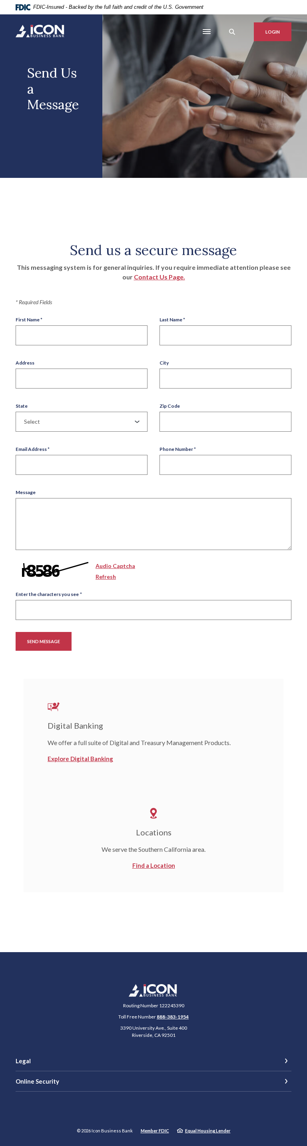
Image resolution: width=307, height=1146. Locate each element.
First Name (29, 319)
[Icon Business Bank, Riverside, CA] (41, 32)
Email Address (33, 449)
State (22, 406)
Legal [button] (23, 1060)
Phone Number (177, 449)
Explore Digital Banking (80, 758)
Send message (43, 641)
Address (25, 363)
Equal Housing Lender (208, 1130)
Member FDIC (155, 1130)
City (164, 363)
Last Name (172, 319)
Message (26, 492)
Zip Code (169, 406)
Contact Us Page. (159, 277)
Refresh (106, 576)
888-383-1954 (173, 1017)
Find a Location (153, 865)
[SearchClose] (232, 31)
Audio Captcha (115, 565)
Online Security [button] (37, 1081)
